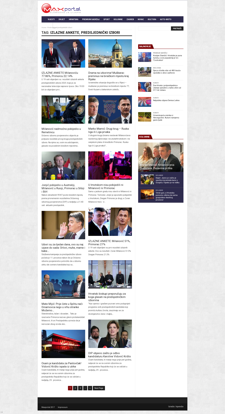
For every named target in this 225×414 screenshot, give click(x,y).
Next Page (99, 388)
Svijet (62, 19)
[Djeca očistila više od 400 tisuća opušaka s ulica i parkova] (144, 72)
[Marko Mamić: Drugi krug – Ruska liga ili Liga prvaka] (110, 109)
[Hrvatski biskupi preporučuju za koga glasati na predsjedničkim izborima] (110, 274)
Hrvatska (73, 19)
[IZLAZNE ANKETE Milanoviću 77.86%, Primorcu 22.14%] (63, 53)
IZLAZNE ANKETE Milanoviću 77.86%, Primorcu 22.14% (60, 74)
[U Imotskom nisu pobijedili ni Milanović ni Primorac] (110, 165)
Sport (107, 19)
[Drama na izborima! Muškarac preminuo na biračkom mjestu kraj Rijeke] (110, 53)
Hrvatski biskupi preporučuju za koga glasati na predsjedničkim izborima (107, 297)
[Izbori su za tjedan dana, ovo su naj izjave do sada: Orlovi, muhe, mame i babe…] (63, 225)
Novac (141, 19)
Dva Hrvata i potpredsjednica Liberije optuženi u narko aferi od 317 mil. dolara (167, 87)
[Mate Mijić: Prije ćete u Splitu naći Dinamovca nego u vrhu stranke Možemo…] (63, 284)
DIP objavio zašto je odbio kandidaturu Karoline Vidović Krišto (109, 355)
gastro (47, 26)
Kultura (152, 19)
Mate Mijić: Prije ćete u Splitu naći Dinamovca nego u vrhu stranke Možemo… (62, 307)
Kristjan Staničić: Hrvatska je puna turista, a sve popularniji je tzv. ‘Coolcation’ (167, 57)
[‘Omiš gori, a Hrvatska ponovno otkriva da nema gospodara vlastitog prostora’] (147, 194)
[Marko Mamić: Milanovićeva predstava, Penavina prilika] (160, 157)
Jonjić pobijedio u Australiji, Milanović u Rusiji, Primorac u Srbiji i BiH (63, 188)
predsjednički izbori (100, 33)
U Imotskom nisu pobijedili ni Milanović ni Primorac (105, 186)
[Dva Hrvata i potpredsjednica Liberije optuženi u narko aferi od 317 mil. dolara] (144, 87)
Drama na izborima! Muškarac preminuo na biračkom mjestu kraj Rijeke (108, 76)
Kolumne (118, 19)
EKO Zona (157, 68)
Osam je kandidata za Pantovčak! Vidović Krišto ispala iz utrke (61, 365)
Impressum (63, 407)
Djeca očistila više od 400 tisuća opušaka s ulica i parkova (166, 71)
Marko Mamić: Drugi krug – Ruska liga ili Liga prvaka (108, 130)
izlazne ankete (64, 33)
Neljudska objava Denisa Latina (166, 100)
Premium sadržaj (91, 19)
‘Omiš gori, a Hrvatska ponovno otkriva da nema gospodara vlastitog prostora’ (166, 196)
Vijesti (51, 19)
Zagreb (130, 19)
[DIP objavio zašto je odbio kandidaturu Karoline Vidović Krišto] (110, 334)
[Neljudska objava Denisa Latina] (144, 102)
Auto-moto (165, 19)
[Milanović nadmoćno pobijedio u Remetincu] (63, 109)
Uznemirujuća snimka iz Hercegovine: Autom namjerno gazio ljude (166, 117)
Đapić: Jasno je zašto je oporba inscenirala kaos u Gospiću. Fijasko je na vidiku (167, 180)
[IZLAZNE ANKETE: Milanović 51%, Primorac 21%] (110, 222)
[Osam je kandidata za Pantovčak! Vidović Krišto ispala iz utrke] (63, 344)
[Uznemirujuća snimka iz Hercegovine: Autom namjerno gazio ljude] (144, 117)
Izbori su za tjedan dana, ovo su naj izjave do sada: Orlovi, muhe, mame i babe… (63, 248)
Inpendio (179, 406)
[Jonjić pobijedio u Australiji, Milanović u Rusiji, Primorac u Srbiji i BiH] (63, 165)
